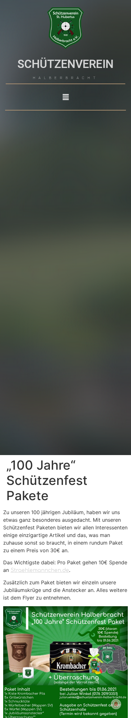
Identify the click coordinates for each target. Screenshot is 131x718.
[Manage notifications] (116, 704)
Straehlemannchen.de (39, 570)
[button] (65, 97)
